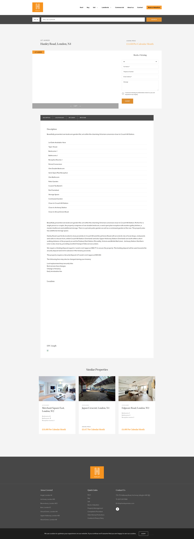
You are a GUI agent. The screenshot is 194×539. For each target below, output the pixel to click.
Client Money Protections (96, 515)
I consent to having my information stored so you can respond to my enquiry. (140, 93)
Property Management (95, 508)
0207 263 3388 (122, 499)
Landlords (105, 7)
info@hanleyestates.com (125, 503)
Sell (94, 7)
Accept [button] (143, 533)
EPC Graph (72, 117)
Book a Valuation (154, 7)
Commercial (119, 7)
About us (130, 7)
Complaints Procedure (95, 511)
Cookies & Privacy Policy (96, 518)
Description (46, 117)
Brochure (83, 117)
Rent (81, 7)
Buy (88, 7)
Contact (140, 7)
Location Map (59, 117)
